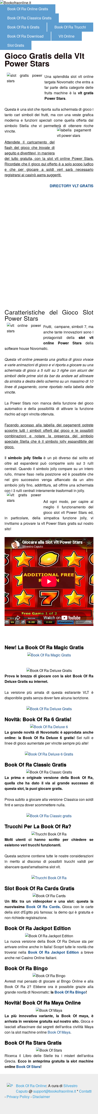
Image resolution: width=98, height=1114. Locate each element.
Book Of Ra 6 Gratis (23, 27)
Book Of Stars (28, 1066)
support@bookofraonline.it (54, 1091)
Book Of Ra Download (25, 36)
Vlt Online (67, 36)
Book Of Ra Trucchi (70, 27)
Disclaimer (41, 1096)
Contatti (85, 1091)
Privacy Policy (18, 1096)
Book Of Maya (59, 1032)
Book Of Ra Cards (42, 906)
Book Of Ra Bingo (70, 992)
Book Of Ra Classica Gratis (29, 17)
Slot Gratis (15, 45)
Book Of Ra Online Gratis (27, 8)
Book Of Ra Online (31, 1085)
